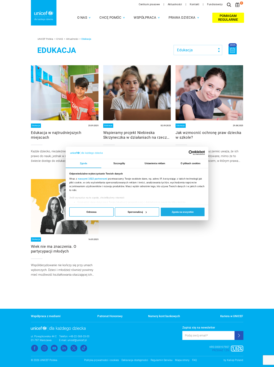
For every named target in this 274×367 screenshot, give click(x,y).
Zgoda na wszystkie (183, 212)
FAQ (194, 360)
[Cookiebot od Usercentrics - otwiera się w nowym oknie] (191, 152)
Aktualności (175, 4)
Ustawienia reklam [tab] (155, 163)
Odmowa (91, 212)
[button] (83, 17)
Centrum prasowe (150, 4)
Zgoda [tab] (83, 163)
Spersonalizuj (135, 212)
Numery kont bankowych (164, 316)
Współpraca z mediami (46, 316)
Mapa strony (182, 360)
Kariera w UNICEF (231, 316)
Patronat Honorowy (109, 316)
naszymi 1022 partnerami (92, 178)
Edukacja (86, 39)
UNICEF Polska (46, 39)
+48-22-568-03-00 (79, 336)
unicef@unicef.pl (77, 340)
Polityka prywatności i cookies (101, 360)
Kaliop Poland (235, 360)
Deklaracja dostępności (134, 360)
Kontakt (195, 4)
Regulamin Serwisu (162, 360)
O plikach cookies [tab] (191, 163)
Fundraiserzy (215, 4)
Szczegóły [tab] (119, 163)
